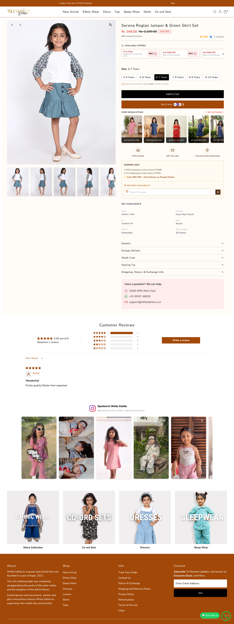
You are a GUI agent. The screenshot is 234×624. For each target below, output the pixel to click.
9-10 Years (211, 77)
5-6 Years (145, 77)
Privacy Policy (126, 594)
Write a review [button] (181, 340)
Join (200, 593)
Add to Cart (172, 94)
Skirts (147, 12)
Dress (107, 12)
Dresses (67, 589)
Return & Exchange (129, 583)
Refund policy (126, 599)
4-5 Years (129, 77)
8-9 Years (194, 77)
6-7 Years (161, 77)
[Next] (20, 24)
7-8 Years (178, 77)
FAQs (121, 610)
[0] (225, 11)
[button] (99, 333)
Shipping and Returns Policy (134, 589)
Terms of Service (128, 605)
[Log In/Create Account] (220, 11)
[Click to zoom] (110, 24)
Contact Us (124, 578)
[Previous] (12, 24)
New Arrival (71, 12)
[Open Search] (214, 11)
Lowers (67, 594)
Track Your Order (128, 572)
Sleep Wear (132, 12)
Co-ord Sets (163, 12)
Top (117, 12)
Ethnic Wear (91, 12)
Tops (65, 605)
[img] (33, 368)
